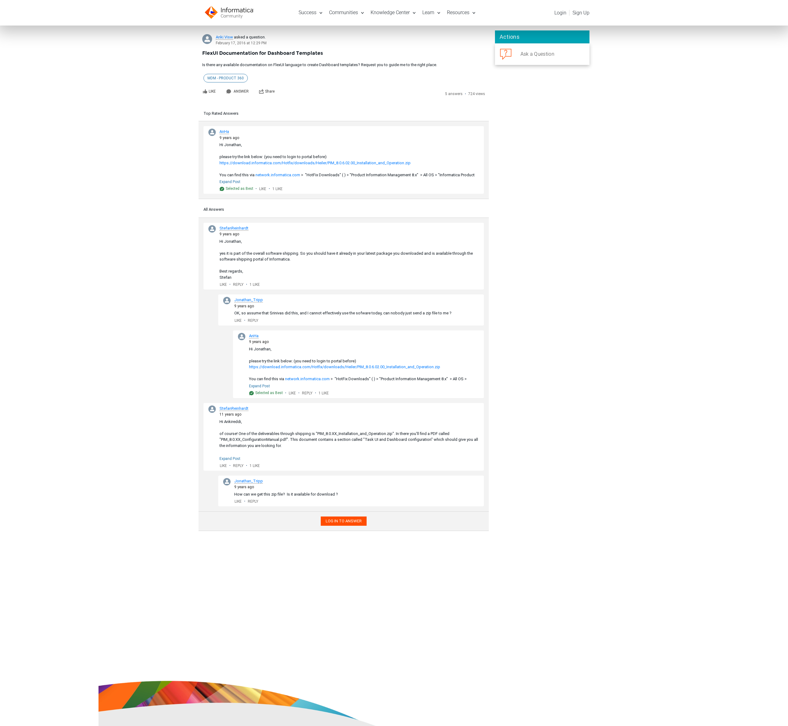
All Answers (213, 209)
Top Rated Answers (221, 113)
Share (270, 91)
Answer (241, 91)
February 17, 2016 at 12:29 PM (241, 43)
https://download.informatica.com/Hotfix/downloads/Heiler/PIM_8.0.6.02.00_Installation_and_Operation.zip (315, 163)
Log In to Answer (344, 521)
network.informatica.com (277, 175)
